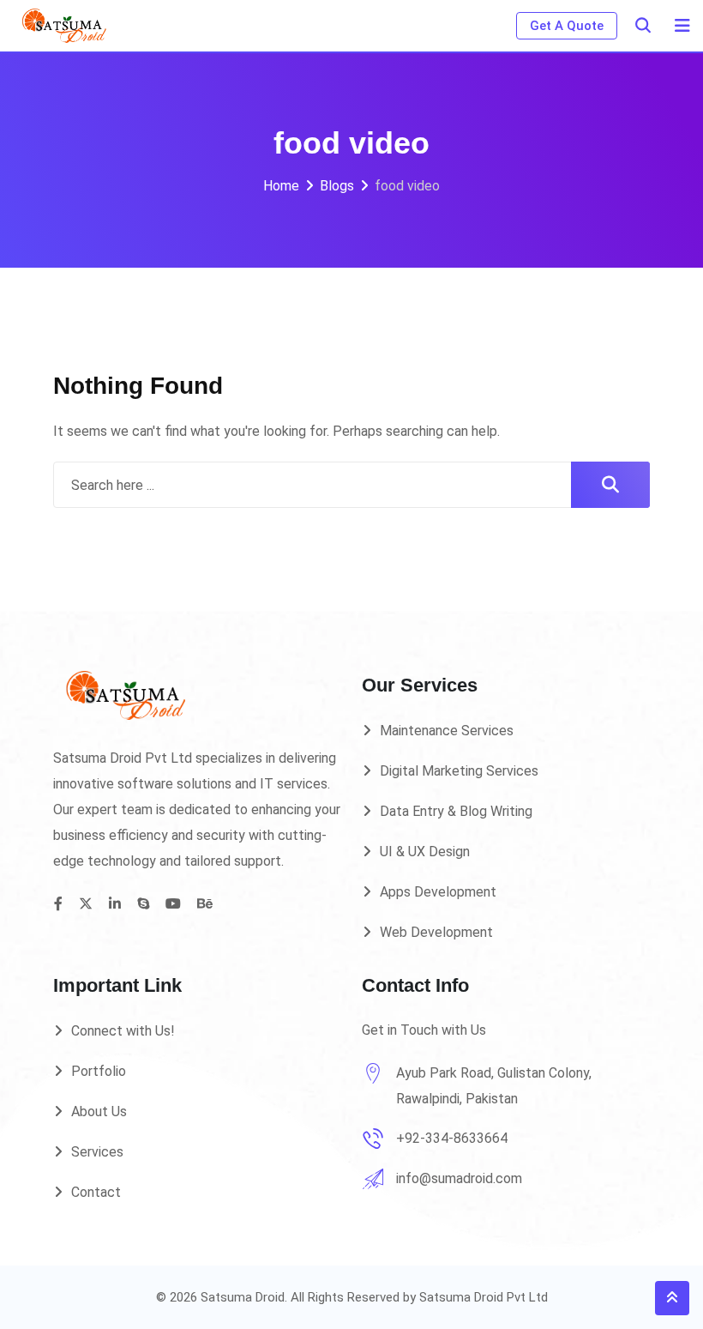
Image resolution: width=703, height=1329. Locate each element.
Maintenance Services (447, 730)
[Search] (643, 25)
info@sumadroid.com (459, 1178)
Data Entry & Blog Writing (456, 811)
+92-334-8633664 (452, 1138)
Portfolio (98, 1071)
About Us (99, 1111)
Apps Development (438, 892)
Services (97, 1152)
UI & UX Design (425, 851)
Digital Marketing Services (459, 771)
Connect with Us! (123, 1031)
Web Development (436, 932)
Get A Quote (567, 25)
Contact (96, 1192)
